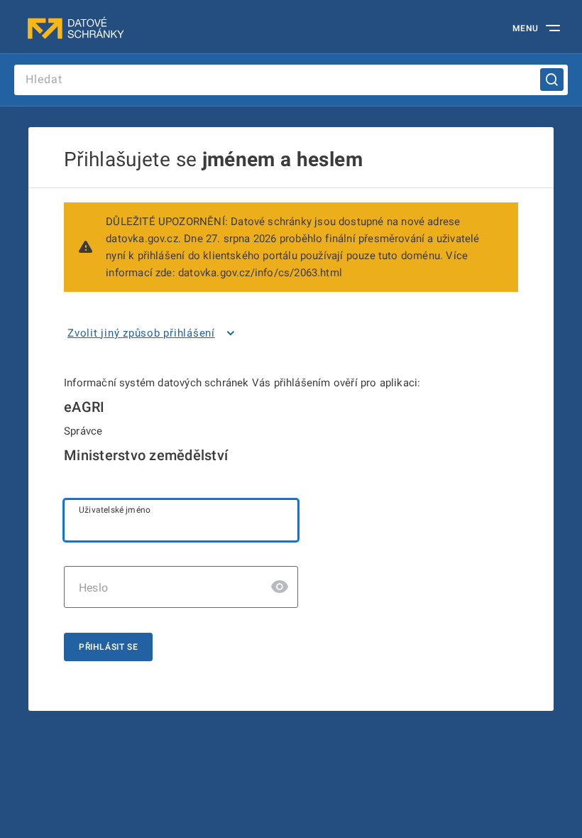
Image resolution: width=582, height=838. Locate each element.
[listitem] (153, 333)
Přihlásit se (108, 647)
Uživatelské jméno (114, 510)
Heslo (93, 587)
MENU (525, 28)
